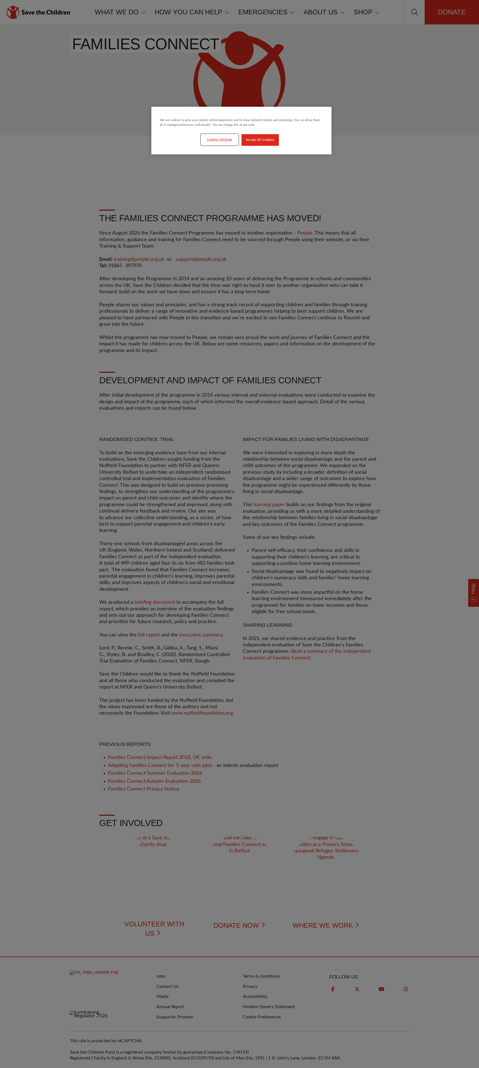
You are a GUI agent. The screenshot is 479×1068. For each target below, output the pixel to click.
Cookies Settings (219, 139)
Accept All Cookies (260, 139)
